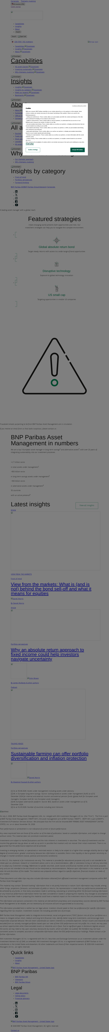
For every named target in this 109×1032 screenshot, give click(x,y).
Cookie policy (29, 144)
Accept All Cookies (77, 149)
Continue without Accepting (79, 105)
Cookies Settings (33, 149)
